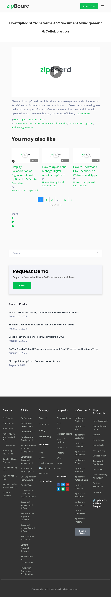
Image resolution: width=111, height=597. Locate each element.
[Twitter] (63, 484)
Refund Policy (99, 445)
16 (65, 199)
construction (34, 123)
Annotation (8, 428)
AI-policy (97, 492)
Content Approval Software (25, 548)
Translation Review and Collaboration (27, 571)
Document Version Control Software (28, 528)
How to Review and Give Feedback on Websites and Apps (85, 171)
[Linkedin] (58, 489)
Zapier (60, 463)
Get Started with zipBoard (25, 190)
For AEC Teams (27, 485)
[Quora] (67, 489)
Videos (42, 457)
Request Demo (89, 6)
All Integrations (64, 418)
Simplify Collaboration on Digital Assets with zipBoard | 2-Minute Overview (24, 175)
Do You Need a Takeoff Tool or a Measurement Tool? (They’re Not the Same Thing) (54, 349)
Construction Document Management (27, 460)
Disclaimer (98, 469)
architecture (20, 123)
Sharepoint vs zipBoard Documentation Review (34, 361)
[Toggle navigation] (102, 6)
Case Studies (45, 481)
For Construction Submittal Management (28, 448)
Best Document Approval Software (28, 516)
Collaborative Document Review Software (28, 493)
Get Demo (22, 285)
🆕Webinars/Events (47, 468)
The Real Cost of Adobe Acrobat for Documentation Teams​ (41, 324)
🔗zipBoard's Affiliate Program (100, 503)
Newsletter (44, 473)
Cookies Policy (99, 455)
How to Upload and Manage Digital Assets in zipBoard (54, 171)
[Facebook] (58, 484)
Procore (60, 452)
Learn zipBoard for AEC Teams (29, 119)
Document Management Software (27, 505)
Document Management (80, 123)
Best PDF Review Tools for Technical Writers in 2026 (36, 336)
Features (29, 127)
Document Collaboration (54, 123)
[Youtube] (67, 484)
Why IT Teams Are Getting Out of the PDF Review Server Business (44, 312)
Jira (58, 428)
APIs (59, 468)
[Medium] (63, 489)
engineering (18, 127)
